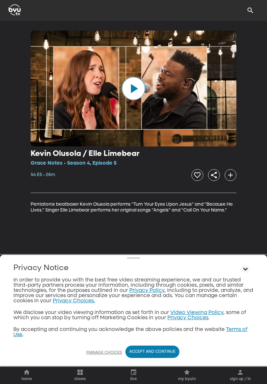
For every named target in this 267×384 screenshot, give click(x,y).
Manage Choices (104, 353)
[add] (230, 175)
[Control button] (245, 269)
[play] (133, 88)
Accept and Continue (152, 352)
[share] (214, 175)
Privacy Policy (146, 290)
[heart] (197, 175)
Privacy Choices (187, 318)
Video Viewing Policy (196, 312)
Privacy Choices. (74, 301)
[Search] (250, 10)
